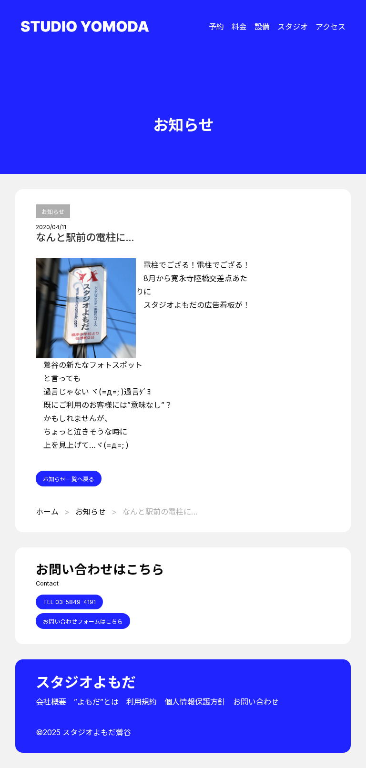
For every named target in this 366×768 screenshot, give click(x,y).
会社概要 (51, 702)
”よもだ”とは (96, 702)
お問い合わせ (256, 702)
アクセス (330, 26)
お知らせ (52, 211)
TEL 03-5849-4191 (69, 602)
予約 (216, 26)
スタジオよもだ (86, 682)
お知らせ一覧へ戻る (68, 479)
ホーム (47, 511)
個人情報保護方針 (194, 702)
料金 (239, 26)
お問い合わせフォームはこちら (83, 621)
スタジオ (292, 26)
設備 (262, 26)
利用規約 (141, 702)
